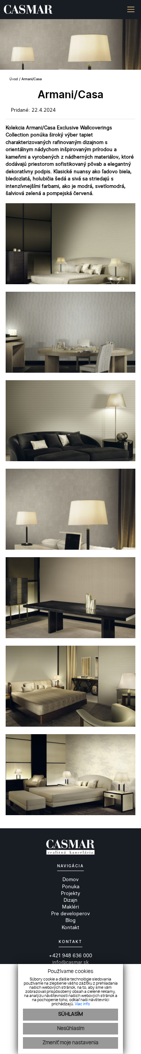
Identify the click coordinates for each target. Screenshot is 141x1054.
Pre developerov (70, 913)
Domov (70, 879)
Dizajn (70, 900)
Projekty (70, 893)
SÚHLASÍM (70, 1014)
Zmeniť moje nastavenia (70, 1043)
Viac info (82, 1004)
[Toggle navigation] (128, 9)
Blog (70, 920)
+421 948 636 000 (70, 955)
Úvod (13, 79)
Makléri (70, 907)
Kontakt (70, 927)
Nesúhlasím (70, 1028)
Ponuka (70, 886)
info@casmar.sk (70, 962)
